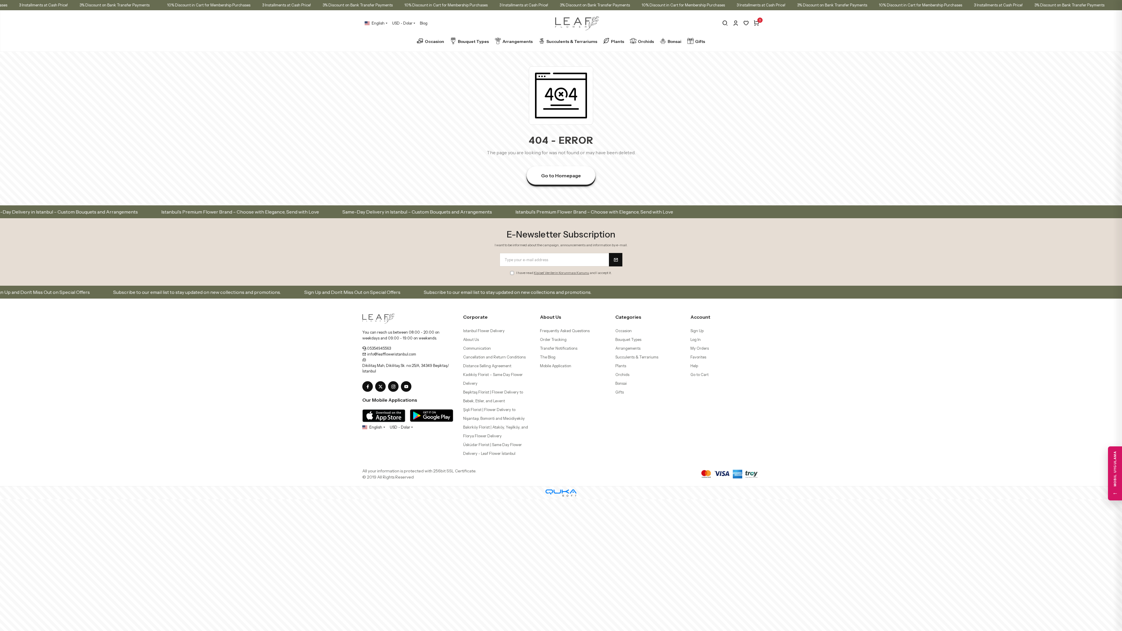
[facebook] (368, 386)
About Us (471, 339)
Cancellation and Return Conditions (494, 357)
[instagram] (394, 386)
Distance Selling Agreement (487, 365)
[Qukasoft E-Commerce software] (561, 493)
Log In (695, 339)
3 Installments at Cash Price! (82, 5)
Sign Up (697, 330)
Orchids (646, 41)
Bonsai (674, 41)
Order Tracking (553, 339)
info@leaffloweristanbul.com (391, 354)
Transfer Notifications (558, 348)
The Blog (547, 357)
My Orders (699, 348)
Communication (477, 348)
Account (700, 317)
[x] (381, 386)
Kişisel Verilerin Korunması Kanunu (561, 273)
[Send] (615, 259)
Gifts (700, 41)
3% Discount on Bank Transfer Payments (154, 5)
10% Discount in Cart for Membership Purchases (248, 5)
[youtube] (407, 386)
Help (694, 365)
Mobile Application (555, 365)
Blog (423, 23)
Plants (617, 41)
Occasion (434, 41)
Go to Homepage (561, 175)
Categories (628, 317)
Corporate (475, 317)
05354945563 (378, 348)
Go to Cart (699, 374)
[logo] (378, 318)
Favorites (698, 357)
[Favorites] (746, 23)
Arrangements (518, 41)
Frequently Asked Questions (565, 330)
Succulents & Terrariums (571, 41)
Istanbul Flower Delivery (484, 330)
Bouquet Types (473, 41)
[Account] (736, 23)
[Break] (725, 23)
